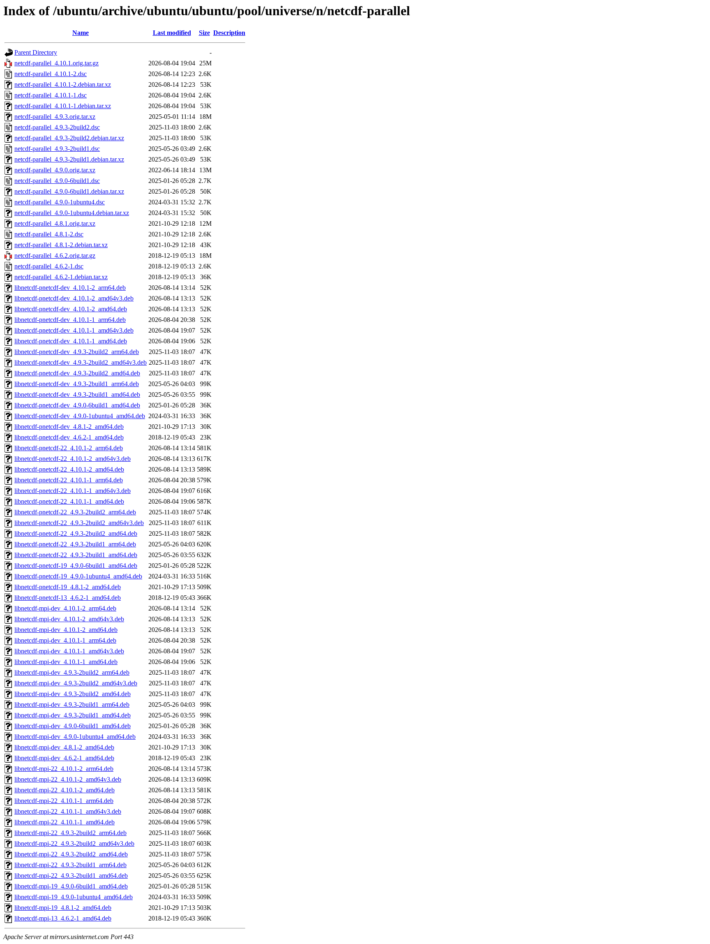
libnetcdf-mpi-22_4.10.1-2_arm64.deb (63, 768)
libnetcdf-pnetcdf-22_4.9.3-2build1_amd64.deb (75, 554)
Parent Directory (35, 52)
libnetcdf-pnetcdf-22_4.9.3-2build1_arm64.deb (75, 544)
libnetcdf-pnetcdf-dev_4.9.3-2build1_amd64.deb (77, 394)
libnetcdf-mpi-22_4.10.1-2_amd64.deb (64, 790)
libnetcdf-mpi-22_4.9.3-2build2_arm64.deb (70, 832)
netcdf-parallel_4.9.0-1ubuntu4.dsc (59, 202)
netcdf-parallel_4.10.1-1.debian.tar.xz (62, 105)
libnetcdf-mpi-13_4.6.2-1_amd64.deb (62, 918)
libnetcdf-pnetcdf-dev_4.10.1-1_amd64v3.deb (74, 330)
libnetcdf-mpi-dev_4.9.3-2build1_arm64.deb (71, 704)
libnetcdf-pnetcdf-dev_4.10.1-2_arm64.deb (70, 287)
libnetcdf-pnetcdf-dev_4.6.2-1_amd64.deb (69, 437)
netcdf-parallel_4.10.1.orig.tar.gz (56, 63)
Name (80, 32)
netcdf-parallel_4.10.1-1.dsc (50, 95)
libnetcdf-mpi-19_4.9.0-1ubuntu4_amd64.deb (73, 896)
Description (229, 32)
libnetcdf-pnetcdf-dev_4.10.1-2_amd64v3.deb (74, 298)
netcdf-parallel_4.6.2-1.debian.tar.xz (61, 276)
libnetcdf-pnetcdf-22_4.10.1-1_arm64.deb (68, 480)
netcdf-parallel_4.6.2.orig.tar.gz (54, 255)
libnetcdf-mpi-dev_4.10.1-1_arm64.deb (65, 640)
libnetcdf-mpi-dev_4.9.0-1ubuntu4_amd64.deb (75, 736)
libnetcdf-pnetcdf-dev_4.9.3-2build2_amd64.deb (77, 373)
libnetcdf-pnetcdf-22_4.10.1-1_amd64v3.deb (72, 490)
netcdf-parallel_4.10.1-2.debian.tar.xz (62, 84)
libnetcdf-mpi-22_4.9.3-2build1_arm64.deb (70, 864)
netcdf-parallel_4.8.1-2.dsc (48, 234)
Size (204, 32)
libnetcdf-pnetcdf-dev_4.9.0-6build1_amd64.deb (77, 405)
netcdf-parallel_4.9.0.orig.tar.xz (54, 170)
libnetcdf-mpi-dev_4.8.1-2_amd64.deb (64, 747)
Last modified (172, 32)
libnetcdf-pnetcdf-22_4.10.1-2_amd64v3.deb (72, 458)
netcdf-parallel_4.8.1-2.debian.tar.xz (61, 244)
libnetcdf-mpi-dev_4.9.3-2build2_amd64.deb (72, 693)
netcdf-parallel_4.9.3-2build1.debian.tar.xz (69, 159)
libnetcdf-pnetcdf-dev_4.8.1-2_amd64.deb (69, 426)
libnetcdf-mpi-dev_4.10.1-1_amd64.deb (66, 661)
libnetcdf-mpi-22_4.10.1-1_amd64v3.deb (67, 811)
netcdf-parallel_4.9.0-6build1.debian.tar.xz (69, 191)
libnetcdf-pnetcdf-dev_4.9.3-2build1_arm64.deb (76, 383)
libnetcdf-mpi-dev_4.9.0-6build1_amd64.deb (72, 725)
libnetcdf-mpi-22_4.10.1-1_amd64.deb (64, 822)
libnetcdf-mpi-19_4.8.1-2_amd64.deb (62, 907)
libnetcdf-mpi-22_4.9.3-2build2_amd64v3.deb (74, 843)
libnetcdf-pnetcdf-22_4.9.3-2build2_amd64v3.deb (79, 522)
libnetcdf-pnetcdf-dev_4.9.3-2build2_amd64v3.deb (80, 362)
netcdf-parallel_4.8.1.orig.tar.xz (54, 223)
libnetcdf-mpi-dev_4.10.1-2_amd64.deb (66, 629)
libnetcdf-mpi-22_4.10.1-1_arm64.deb (63, 800)
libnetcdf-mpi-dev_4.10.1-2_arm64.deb (65, 608)
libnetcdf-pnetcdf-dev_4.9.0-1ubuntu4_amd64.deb (79, 415)
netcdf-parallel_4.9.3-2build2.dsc (57, 127)
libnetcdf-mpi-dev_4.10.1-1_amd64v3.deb (69, 651)
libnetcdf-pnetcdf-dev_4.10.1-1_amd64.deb (70, 341)
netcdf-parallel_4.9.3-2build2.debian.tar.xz (69, 137)
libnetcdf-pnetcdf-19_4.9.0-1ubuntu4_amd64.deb (78, 576)
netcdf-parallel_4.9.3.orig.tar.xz (54, 116)
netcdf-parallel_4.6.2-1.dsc (48, 266)
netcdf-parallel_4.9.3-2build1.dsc (57, 148)
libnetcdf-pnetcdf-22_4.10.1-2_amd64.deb (69, 469)
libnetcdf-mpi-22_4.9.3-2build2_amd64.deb (71, 854)
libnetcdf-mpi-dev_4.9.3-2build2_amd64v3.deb (75, 683)
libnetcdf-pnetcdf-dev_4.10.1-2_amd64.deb (70, 308)
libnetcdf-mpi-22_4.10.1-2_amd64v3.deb (67, 779)
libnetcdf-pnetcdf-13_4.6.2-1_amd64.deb (67, 597)
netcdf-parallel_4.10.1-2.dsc (50, 73)
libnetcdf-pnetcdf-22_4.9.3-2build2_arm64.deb (75, 512)
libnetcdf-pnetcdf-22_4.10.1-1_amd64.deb (69, 501)
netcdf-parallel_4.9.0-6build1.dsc (57, 180)
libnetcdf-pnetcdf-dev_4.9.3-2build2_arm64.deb (76, 351)
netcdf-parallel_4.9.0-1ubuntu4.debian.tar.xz (71, 212)
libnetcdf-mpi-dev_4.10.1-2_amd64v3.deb (69, 618)
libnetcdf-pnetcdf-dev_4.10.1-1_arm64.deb (70, 319)
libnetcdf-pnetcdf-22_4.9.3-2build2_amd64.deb (75, 533)
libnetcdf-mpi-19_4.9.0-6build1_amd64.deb (71, 886)
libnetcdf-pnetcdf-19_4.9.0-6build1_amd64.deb (75, 565)
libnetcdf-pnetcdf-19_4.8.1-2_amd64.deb (67, 586)
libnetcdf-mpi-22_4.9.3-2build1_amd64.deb (71, 875)
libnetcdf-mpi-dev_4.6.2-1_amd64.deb (64, 757)
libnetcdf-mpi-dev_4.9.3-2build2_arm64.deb (71, 672)
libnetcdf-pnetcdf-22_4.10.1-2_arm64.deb (68, 447)
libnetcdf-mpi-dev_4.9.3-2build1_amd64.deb (72, 715)
